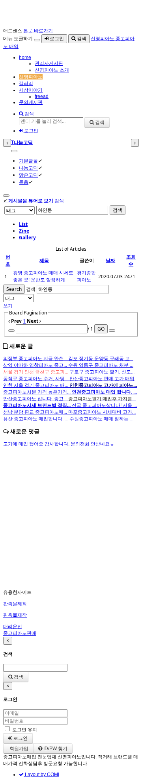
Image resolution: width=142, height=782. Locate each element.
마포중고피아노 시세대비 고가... (102, 412)
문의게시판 (31, 102)
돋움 (23, 182)
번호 (8, 260)
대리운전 (12, 626)
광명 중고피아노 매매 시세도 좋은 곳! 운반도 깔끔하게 (43, 276)
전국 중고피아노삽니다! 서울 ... (104, 405)
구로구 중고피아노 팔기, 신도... (102, 372)
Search (14, 289)
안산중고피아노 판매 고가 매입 (102, 378)
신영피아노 (31, 76)
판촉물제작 (15, 603)
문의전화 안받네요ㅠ (92, 444)
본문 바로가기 (38, 30)
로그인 (56, 38)
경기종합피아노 (86, 276)
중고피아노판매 (19, 633)
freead (42, 96)
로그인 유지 (24, 729)
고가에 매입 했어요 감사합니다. (37, 444)
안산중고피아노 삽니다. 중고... (35, 398)
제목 (44, 260)
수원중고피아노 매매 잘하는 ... (101, 419)
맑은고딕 (28, 175)
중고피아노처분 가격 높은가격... (37, 392)
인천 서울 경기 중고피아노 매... (36, 385)
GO (101, 328)
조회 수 (131, 260)
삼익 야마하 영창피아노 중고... (35, 365)
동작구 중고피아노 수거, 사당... (36, 378)
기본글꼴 (28, 160)
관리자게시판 (49, 63)
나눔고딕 (28, 168)
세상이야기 (31, 90)
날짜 (110, 260)
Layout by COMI (41, 774)
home (25, 57)
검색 (81, 38)
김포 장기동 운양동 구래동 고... (100, 358)
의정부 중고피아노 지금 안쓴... (35, 358)
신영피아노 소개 (52, 70)
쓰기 (8, 305)
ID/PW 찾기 (54, 748)
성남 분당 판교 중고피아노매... (35, 412)
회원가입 (18, 748)
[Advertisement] (71, 518)
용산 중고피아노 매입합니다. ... (36, 419)
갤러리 (26, 83)
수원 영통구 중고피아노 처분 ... (100, 365)
